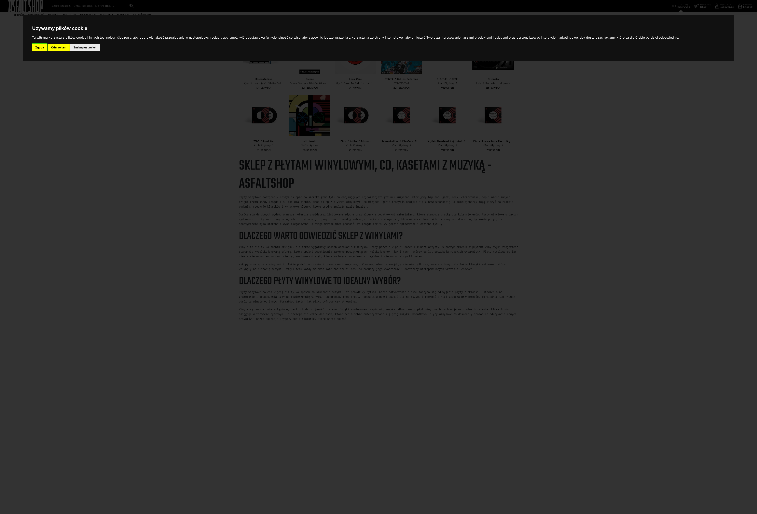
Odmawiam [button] (58, 47)
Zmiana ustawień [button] (85, 47)
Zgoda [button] (39, 47)
